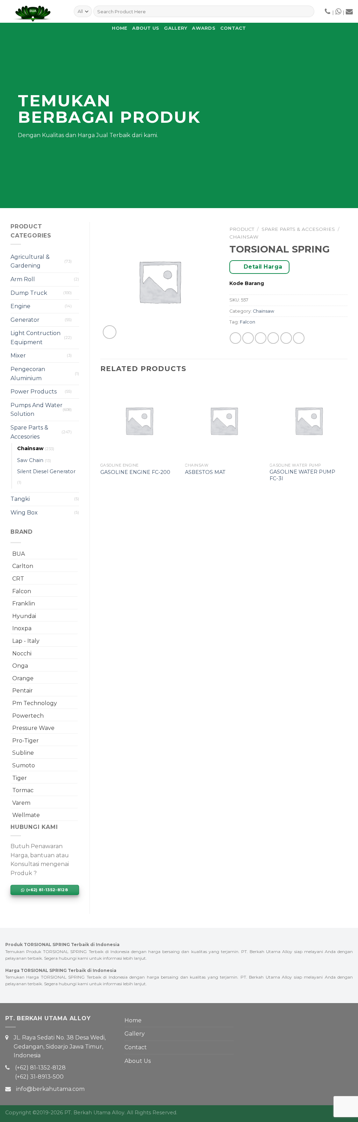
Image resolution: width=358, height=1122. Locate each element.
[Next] (347, 439)
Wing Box (24, 512)
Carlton (22, 566)
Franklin (23, 603)
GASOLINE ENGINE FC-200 (135, 472)
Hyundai (24, 616)
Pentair (22, 690)
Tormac (23, 790)
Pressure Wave (33, 728)
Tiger (19, 778)
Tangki (20, 499)
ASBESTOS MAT (205, 472)
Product (241, 229)
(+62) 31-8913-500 (39, 1076)
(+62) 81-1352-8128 (40, 1067)
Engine (20, 306)
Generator (25, 320)
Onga (20, 665)
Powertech (28, 715)
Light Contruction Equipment (35, 338)
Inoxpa (21, 628)
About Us (145, 28)
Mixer (18, 355)
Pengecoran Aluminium (27, 374)
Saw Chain (30, 460)
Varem (21, 803)
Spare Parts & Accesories (29, 432)
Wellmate (26, 815)
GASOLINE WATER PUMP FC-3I (302, 475)
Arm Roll (22, 279)
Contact (233, 28)
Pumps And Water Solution (36, 410)
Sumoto (23, 765)
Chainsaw (30, 448)
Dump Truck (28, 293)
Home (119, 28)
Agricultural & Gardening (30, 261)
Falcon (21, 591)
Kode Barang (246, 283)
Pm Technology (34, 703)
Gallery (175, 28)
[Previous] (100, 439)
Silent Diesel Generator (46, 471)
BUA (18, 554)
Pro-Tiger (25, 740)
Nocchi (21, 653)
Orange (23, 678)
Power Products (33, 391)
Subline (23, 753)
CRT (18, 578)
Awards (203, 28)
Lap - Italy (26, 641)
